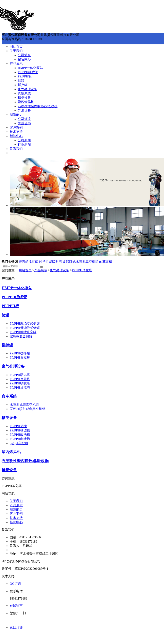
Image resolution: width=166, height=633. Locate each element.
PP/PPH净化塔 (82, 270)
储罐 (21, 80)
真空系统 (24, 93)
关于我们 (16, 51)
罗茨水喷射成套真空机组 (27, 409)
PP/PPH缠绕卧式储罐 (25, 327)
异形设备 (24, 110)
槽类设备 (24, 97)
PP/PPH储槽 (18, 426)
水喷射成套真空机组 (24, 404)
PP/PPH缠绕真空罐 (23, 332)
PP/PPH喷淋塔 (20, 375)
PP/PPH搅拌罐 (20, 353)
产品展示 (16, 63)
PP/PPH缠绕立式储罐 (25, 323)
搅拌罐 (23, 85)
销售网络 (24, 59)
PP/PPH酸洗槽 (20, 434)
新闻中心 (16, 136)
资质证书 (24, 123)
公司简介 (24, 55)
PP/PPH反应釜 (20, 357)
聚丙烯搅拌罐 (28, 261)
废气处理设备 (27, 89)
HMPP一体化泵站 (30, 68)
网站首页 (16, 46)
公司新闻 (24, 140)
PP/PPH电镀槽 (20, 439)
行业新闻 (24, 144)
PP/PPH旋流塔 (20, 387)
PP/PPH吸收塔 (20, 383)
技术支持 (16, 131)
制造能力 (16, 114)
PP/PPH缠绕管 (28, 72)
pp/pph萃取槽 (19, 443)
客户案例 (16, 127)
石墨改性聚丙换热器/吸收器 (37, 106)
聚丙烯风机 (26, 102)
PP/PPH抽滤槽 (20, 430)
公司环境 (24, 119)
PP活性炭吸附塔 (50, 261)
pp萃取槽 (105, 261)
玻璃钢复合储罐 (21, 336)
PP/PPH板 (25, 76)
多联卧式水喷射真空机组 (80, 261)
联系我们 (16, 148)
